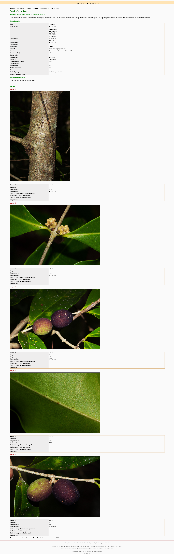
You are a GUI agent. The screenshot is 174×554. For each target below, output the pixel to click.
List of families (20, 8)
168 (50, 53)
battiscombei (44, 8)
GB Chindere (53, 31)
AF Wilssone (52, 36)
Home (12, 8)
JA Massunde (53, 28)
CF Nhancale (52, 35)
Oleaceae (28, 8)
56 (49, 55)
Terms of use (87, 553)
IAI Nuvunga (53, 30)
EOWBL (51, 47)
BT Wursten (52, 26)
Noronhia (35, 8)
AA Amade (52, 33)
